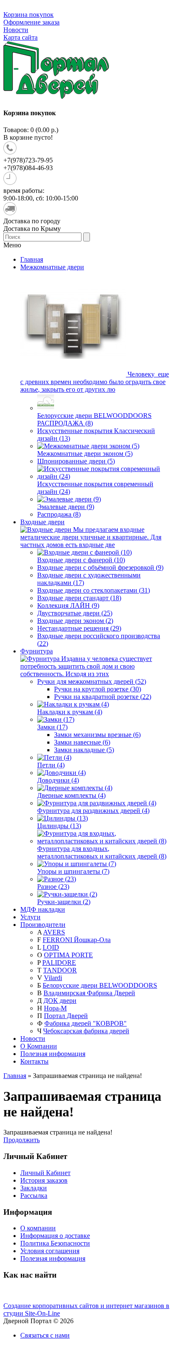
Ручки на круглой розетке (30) (97, 689)
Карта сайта (20, 37)
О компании (38, 1228)
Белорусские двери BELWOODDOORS (100, 985)
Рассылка (33, 1195)
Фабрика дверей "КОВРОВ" (85, 1023)
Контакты (34, 1061)
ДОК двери (60, 1000)
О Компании (38, 1046)
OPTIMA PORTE (68, 955)
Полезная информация (52, 1053)
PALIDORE (59, 962)
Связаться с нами (45, 1335)
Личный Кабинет (45, 1172)
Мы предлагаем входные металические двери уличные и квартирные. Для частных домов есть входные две (90, 537)
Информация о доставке (55, 1235)
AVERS (54, 932)
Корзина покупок (28, 14)
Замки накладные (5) (84, 749)
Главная (14, 1075)
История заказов (44, 1180)
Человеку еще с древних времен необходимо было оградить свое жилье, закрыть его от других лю (94, 382)
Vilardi (53, 977)
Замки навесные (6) (82, 742)
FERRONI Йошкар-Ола (77, 939)
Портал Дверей (66, 1015)
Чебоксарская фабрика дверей (86, 1031)
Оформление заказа (31, 22)
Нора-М (55, 1008)
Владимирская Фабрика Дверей (89, 993)
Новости (15, 29)
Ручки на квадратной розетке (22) (102, 696)
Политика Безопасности (55, 1243)
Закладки (33, 1188)
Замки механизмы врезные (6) (97, 734)
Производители (42, 924)
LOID (51, 947)
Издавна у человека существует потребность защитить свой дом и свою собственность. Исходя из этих (86, 666)
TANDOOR (60, 970)
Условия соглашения (49, 1250)
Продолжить (21, 1139)
